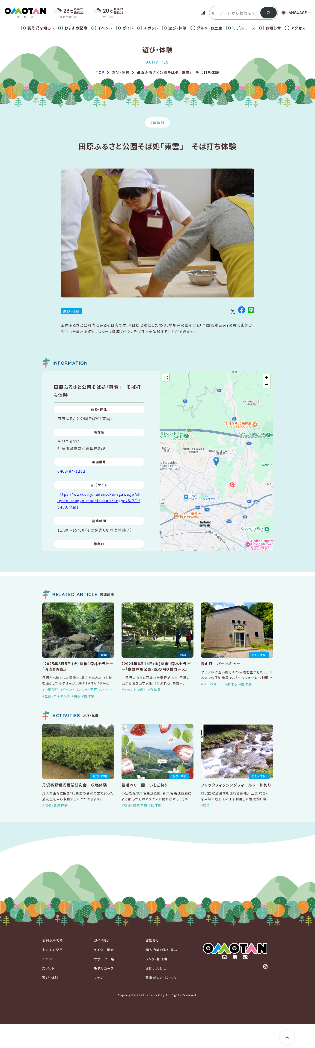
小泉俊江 (52, 689)
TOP (100, 72)
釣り (206, 805)
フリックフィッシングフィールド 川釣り (236, 785)
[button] (216, 461)
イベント (68, 689)
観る (77, 696)
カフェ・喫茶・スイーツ (96, 689)
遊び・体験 (120, 72)
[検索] (268, 12)
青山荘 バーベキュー (220, 663)
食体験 (159, 122)
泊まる (232, 684)
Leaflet (267, 550)
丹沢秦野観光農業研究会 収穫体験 (74, 785)
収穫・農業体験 (56, 805)
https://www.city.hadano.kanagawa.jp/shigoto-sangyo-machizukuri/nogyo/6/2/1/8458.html (99, 500)
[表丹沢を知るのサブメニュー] (53, 28)
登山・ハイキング (57, 696)
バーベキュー (213, 684)
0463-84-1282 (71, 471)
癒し (143, 689)
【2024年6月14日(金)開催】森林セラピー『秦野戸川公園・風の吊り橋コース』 (156, 666)
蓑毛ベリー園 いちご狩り (145, 785)
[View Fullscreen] (165, 377)
